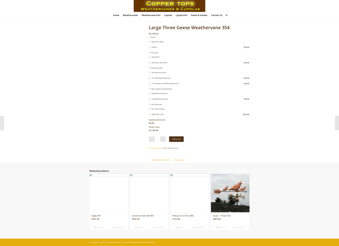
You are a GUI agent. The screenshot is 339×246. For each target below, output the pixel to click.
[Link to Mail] (326, 6)
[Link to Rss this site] (330, 6)
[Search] (226, 15)
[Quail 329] (2, 123)
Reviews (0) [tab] (179, 160)
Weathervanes (173, 148)
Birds (165, 148)
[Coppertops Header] (169, 6)
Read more (222, 227)
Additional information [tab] (161, 160)
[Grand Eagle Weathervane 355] (337, 123)
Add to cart (176, 139)
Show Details (118, 227)
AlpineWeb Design (148, 242)
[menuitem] (116, 15)
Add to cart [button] (100, 227)
